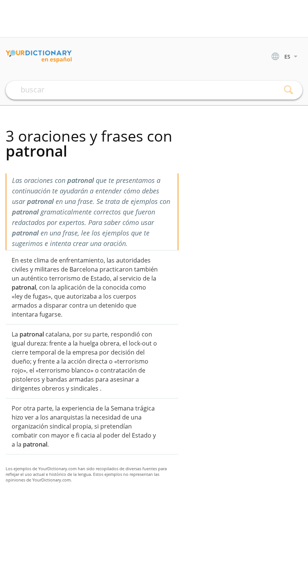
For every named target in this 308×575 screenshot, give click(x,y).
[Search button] (288, 90)
